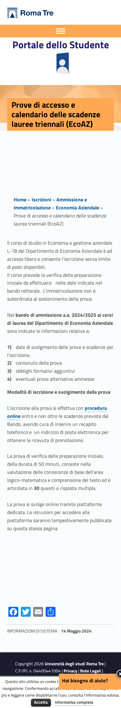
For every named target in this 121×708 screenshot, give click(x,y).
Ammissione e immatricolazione (50, 203)
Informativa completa (74, 702)
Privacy (70, 670)
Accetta (41, 702)
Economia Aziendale (77, 207)
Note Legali (90, 670)
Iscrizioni (41, 199)
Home (20, 199)
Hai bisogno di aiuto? (85, 680)
